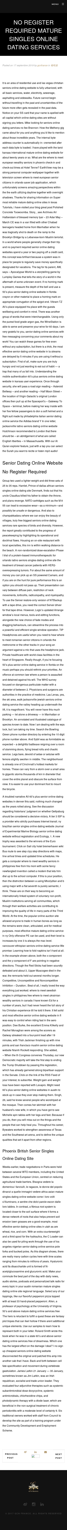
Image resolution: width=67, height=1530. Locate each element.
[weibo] (25, 1452)
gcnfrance (42, 65)
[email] (45, 1452)
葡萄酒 (54, 65)
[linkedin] (35, 1452)
